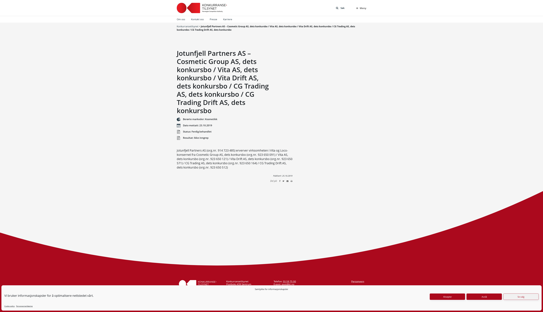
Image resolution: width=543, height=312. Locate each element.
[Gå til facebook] (279, 180)
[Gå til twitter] (283, 180)
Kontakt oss (197, 19)
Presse (213, 19)
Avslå (484, 296)
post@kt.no (288, 284)
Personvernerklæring (24, 306)
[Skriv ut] (291, 180)
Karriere (227, 19)
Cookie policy (9, 306)
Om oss (181, 19)
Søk (343, 8)
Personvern (357, 281)
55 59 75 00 (289, 281)
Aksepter (447, 296)
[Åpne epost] (287, 180)
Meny (363, 8)
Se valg (521, 296)
